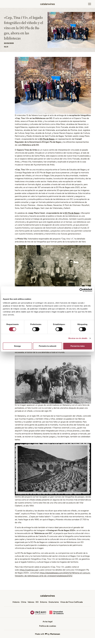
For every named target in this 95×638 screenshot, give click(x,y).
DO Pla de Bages (47, 139)
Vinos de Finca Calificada (71, 602)
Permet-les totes (78, 346)
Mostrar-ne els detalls (77, 338)
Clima (23, 602)
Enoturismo (54, 602)
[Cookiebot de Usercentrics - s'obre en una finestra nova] (81, 290)
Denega (17, 346)
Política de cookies (47, 626)
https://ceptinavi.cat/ (28, 570)
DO (37, 602)
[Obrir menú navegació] (89, 4)
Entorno (43, 602)
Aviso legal (47, 621)
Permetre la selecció (47, 346)
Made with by (47, 634)
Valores (31, 602)
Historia (15, 602)
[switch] (35, 329)
